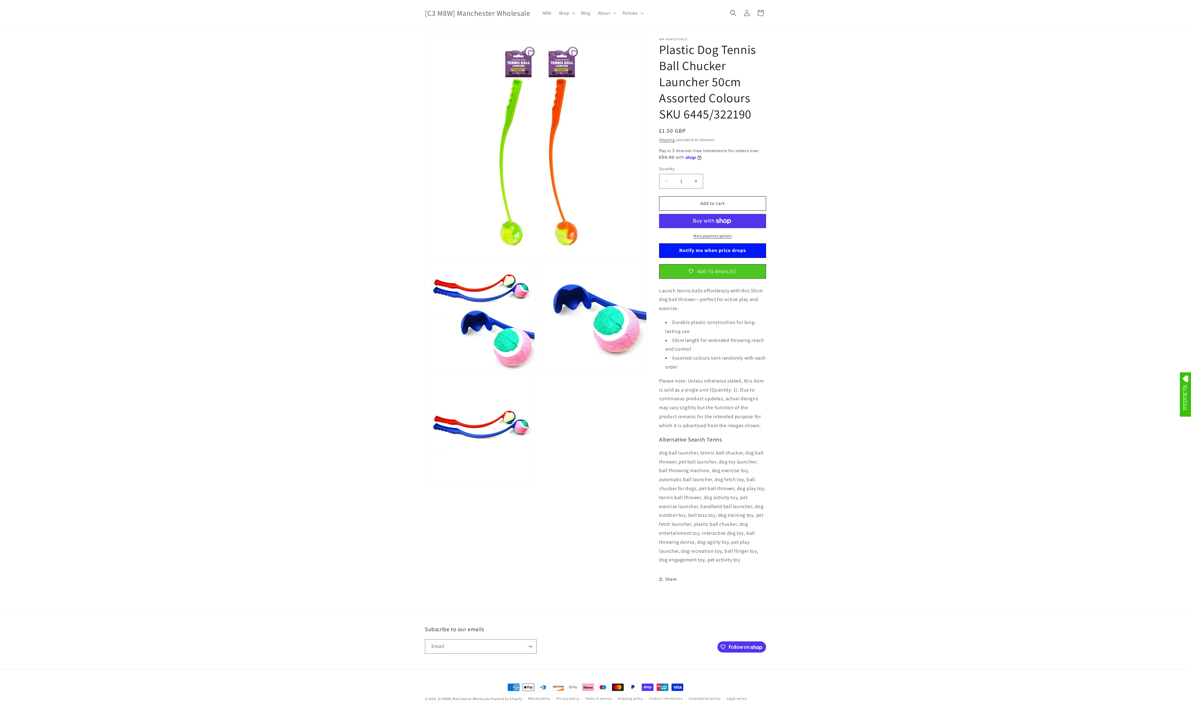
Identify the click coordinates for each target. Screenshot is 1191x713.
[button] (566, 13)
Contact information (666, 698)
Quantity (667, 168)
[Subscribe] (529, 646)
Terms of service (598, 698)
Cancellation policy (704, 698)
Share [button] (671, 579)
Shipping (667, 139)
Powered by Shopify (506, 699)
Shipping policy (630, 698)
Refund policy (539, 698)
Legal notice (737, 698)
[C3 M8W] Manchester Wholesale (463, 699)
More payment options (713, 235)
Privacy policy (567, 698)
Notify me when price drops (712, 250)
